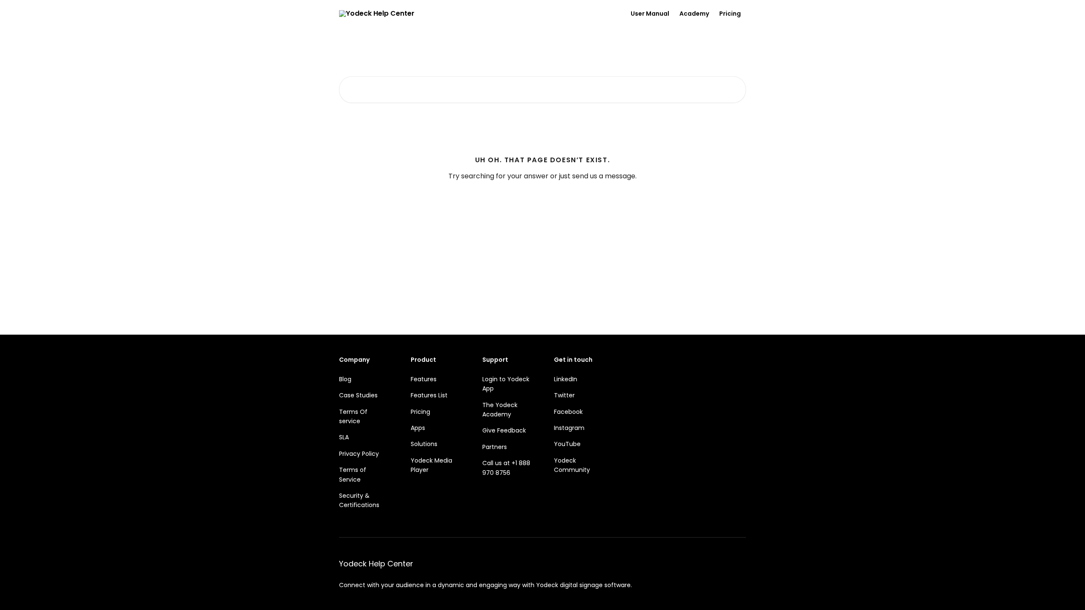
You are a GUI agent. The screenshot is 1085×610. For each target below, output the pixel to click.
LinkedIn (565, 379)
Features (424, 379)
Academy (694, 14)
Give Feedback (504, 430)
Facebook (568, 412)
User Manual (650, 14)
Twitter (564, 395)
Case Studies (358, 395)
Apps (418, 428)
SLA (344, 437)
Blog (345, 379)
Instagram (569, 428)
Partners (494, 447)
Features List (429, 395)
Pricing (730, 14)
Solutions (424, 444)
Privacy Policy (359, 453)
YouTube (567, 444)
